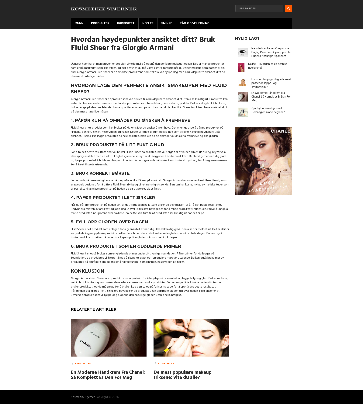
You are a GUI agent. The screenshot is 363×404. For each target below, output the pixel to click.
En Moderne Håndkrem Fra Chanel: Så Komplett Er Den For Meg (108, 375)
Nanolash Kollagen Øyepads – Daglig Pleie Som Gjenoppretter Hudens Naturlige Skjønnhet (271, 52)
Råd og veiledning (194, 23)
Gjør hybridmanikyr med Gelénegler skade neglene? (268, 110)
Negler (148, 23)
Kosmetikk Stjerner (83, 397)
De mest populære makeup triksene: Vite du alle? (183, 375)
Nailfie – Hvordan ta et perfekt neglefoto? (267, 66)
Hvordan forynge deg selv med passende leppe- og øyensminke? (271, 83)
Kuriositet (126, 23)
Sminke (166, 23)
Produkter (100, 23)
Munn (79, 23)
